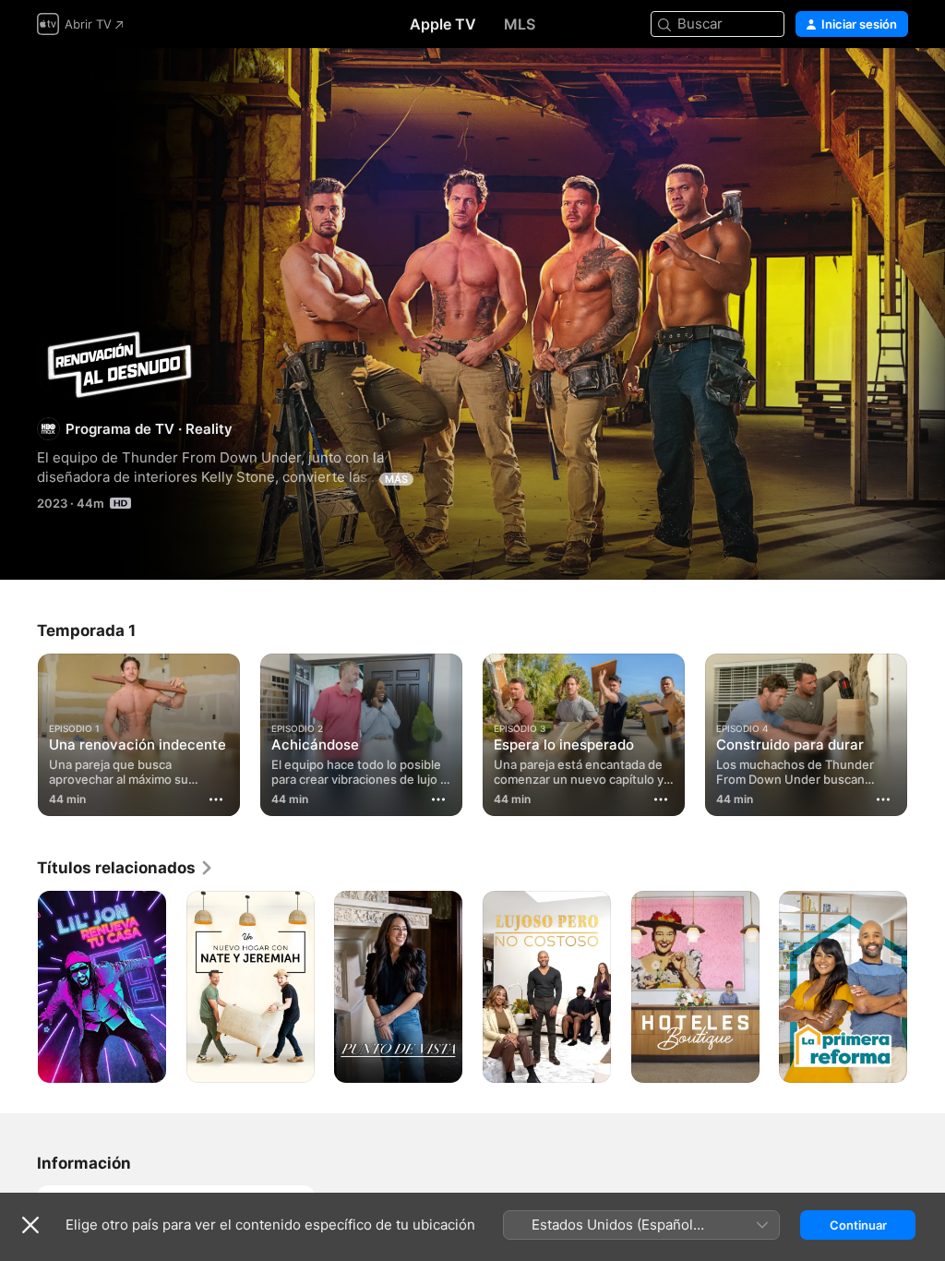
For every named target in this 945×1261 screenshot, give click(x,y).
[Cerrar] (30, 1225)
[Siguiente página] (926, 731)
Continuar (858, 1225)
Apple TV (443, 24)
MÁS (396, 479)
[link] (125, 868)
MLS (519, 24)
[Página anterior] (18, 731)
